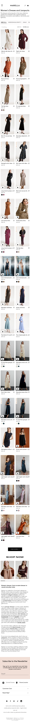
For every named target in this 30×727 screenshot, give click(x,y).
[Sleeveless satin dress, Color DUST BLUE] (16, 510)
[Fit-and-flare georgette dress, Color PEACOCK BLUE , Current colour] (18, 423)
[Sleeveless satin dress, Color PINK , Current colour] (18, 510)
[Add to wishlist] (14, 52)
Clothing (4, 27)
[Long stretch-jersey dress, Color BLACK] (1, 252)
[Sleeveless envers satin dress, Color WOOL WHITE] (1, 423)
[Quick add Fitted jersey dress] (17, 217)
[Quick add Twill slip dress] (2, 103)
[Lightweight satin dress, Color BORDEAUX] (18, 480)
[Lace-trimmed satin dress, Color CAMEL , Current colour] (18, 281)
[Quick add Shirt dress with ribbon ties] (17, 160)
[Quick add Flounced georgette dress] (17, 75)
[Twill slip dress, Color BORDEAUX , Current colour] (17, 252)
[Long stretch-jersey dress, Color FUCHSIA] (3, 194)
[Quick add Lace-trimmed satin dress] (2, 274)
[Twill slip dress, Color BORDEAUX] (1, 110)
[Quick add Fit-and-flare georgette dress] (2, 359)
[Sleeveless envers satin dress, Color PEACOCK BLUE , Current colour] (3, 423)
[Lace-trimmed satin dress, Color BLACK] (16, 281)
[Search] (25, 5)
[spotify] (14, 701)
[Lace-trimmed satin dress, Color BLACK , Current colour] (2, 281)
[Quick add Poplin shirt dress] (17, 48)
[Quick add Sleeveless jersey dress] (17, 389)
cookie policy (7, 708)
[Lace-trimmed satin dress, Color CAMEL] (3, 281)
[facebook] (10, 701)
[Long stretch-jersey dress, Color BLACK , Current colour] (2, 194)
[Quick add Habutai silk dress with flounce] (2, 48)
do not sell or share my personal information (15, 712)
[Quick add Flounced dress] (2, 75)
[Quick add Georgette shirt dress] (2, 160)
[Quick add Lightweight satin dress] (2, 473)
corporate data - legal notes (18, 708)
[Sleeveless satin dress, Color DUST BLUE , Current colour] (2, 510)
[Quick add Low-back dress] (17, 533)
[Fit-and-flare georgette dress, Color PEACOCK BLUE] (3, 366)
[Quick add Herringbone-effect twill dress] (2, 446)
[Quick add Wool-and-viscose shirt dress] (17, 187)
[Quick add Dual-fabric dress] (2, 389)
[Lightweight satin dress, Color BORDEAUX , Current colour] (3, 540)
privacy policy (20, 705)
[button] (26, 27)
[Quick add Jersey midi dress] (17, 304)
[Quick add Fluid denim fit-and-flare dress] (2, 331)
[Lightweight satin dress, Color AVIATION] (1, 540)
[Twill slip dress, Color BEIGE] (18, 252)
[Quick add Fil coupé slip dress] (17, 103)
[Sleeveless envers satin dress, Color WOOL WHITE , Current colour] (17, 366)
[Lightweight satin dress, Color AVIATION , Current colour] (17, 480)
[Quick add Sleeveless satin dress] (2, 503)
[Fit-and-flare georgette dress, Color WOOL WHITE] (16, 423)
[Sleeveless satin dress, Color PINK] (3, 510)
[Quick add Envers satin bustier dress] (17, 446)
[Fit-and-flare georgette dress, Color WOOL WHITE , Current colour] (2, 366)
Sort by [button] (19, 27)
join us (15, 710)
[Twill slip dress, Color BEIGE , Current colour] (3, 110)
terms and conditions (11, 705)
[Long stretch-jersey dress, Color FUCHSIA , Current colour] (3, 252)
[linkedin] (21, 701)
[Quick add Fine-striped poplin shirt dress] (17, 331)
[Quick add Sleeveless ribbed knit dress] (17, 132)
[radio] (3, 22)
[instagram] (7, 701)
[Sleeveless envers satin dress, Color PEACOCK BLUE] (18, 366)
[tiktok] (17, 701)
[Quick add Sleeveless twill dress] (2, 304)
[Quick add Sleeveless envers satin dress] (17, 359)
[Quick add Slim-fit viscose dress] (2, 132)
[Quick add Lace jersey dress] (2, 217)
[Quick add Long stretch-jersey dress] (2, 187)
